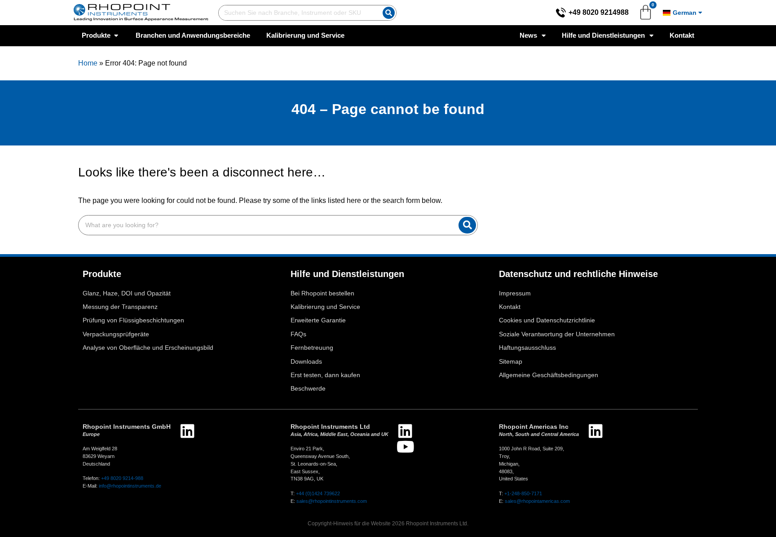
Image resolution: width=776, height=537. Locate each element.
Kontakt (682, 35)
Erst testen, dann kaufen (325, 375)
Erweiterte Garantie (318, 320)
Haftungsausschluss (527, 347)
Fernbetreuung (312, 347)
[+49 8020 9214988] (561, 13)
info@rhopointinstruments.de (130, 486)
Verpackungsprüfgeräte (116, 334)
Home (87, 63)
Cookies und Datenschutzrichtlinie (547, 320)
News (528, 35)
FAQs (298, 334)
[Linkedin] (187, 431)
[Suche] (388, 12)
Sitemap (510, 361)
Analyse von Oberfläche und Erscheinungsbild (148, 347)
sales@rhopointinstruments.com (331, 501)
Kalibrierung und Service (325, 307)
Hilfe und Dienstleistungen (603, 35)
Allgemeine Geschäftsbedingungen (548, 375)
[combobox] (299, 12)
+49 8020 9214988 (599, 12)
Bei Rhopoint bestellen (322, 293)
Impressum (515, 293)
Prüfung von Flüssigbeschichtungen (133, 320)
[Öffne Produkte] (116, 35)
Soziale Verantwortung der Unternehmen (557, 334)
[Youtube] (405, 446)
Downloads (306, 361)
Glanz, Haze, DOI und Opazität (127, 293)
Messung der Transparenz (120, 307)
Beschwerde (308, 388)
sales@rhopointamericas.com (537, 501)
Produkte (102, 274)
